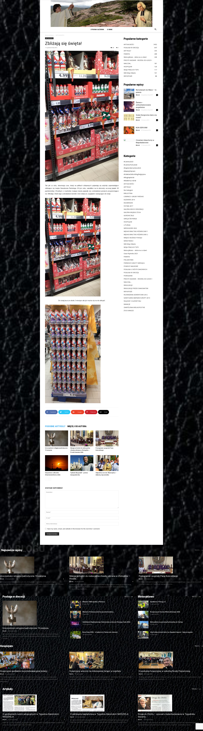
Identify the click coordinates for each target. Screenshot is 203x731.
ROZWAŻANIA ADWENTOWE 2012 (135, 295)
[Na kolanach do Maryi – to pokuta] (129, 94)
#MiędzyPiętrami (129, 171)
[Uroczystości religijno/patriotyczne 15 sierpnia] (56, 438)
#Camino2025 (128, 162)
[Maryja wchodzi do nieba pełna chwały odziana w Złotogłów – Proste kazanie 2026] (81, 438)
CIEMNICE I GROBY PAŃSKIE (134, 196)
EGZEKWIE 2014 (129, 200)
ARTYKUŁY (127, 187)
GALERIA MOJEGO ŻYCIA (132, 212)
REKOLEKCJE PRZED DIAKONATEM (136, 288)
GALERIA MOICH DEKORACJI (133, 209)
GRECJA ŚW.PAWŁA (130, 219)
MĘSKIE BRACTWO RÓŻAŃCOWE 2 (136, 234)
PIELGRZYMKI (128, 260)
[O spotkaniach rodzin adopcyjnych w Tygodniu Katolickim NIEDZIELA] (34, 703)
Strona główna (97, 29)
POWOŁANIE (128, 276)
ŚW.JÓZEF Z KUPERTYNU (132, 301)
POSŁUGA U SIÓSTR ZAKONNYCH (135, 269)
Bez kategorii (128, 190)
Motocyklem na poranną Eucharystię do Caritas (166, 622)
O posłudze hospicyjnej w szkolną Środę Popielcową (164, 671)
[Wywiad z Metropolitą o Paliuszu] (75, 604)
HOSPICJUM (128, 222)
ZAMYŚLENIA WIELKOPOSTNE (134, 307)
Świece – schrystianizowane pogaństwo (143, 104)
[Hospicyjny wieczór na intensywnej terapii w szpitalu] (101, 660)
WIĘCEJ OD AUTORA (76, 426)
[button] (155, 30)
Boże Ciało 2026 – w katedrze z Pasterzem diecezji (100, 632)
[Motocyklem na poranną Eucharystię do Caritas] (143, 624)
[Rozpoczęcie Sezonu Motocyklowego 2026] (143, 614)
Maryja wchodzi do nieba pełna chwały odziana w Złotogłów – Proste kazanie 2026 (80, 450)
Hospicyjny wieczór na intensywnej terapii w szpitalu (95, 671)
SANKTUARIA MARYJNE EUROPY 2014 (137, 298)
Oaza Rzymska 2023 (131, 254)
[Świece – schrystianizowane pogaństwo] (129, 106)
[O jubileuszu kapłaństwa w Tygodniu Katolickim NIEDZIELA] (101, 703)
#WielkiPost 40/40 (130, 181)
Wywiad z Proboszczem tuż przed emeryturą (97, 612)
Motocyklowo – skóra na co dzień (135, 250)
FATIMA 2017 (128, 206)
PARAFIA (127, 257)
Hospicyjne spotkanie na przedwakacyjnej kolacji (23, 671)
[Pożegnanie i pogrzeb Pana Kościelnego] (107, 438)
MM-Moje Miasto (130, 244)
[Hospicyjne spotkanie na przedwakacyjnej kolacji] (32, 660)
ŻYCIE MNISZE (129, 311)
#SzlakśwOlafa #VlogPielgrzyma (135, 174)
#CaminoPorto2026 (130, 165)
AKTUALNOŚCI (49, 38)
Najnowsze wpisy (11, 550)
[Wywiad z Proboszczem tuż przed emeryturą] (75, 614)
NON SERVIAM (141, 128)
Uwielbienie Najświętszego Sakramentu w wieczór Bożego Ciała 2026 (106, 622)
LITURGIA (127, 225)
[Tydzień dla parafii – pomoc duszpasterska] (81, 463)
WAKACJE (127, 304)
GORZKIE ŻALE (129, 215)
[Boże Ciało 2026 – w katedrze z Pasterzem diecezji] (75, 634)
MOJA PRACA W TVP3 (131, 247)
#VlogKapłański (129, 177)
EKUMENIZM (128, 203)
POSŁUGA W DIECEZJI (131, 273)
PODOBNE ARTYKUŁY (55, 426)
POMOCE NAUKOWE (131, 266)
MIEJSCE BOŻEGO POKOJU (133, 238)
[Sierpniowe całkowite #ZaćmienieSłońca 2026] (56, 463)
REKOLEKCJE (128, 285)
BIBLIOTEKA (128, 193)
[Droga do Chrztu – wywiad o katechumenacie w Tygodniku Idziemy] (169, 703)
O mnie (109, 29)
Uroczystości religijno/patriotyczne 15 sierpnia (23, 576)
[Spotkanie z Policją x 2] (143, 604)
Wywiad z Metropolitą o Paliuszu (93, 602)
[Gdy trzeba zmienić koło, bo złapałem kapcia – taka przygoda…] (143, 634)
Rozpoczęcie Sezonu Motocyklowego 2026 (165, 612)
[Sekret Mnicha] (101, 13)
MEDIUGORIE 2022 (130, 228)
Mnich (138, 95)
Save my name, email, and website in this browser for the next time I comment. (73, 529)
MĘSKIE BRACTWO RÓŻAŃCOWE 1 (136, 231)
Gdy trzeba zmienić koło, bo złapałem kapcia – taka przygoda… (171, 632)
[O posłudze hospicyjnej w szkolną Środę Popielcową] (171, 660)
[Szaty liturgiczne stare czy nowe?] (129, 117)
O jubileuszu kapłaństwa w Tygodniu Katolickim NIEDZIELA (99, 714)
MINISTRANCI (128, 241)
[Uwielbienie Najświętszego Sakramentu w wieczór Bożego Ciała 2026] (75, 624)
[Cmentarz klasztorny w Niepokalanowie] (129, 144)
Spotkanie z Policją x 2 (158, 602)
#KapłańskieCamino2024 (132, 168)
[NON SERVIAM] (129, 130)
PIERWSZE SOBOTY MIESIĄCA (134, 263)
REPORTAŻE (128, 292)
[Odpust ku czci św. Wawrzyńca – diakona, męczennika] (107, 463)
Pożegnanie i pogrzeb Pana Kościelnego (158, 576)
